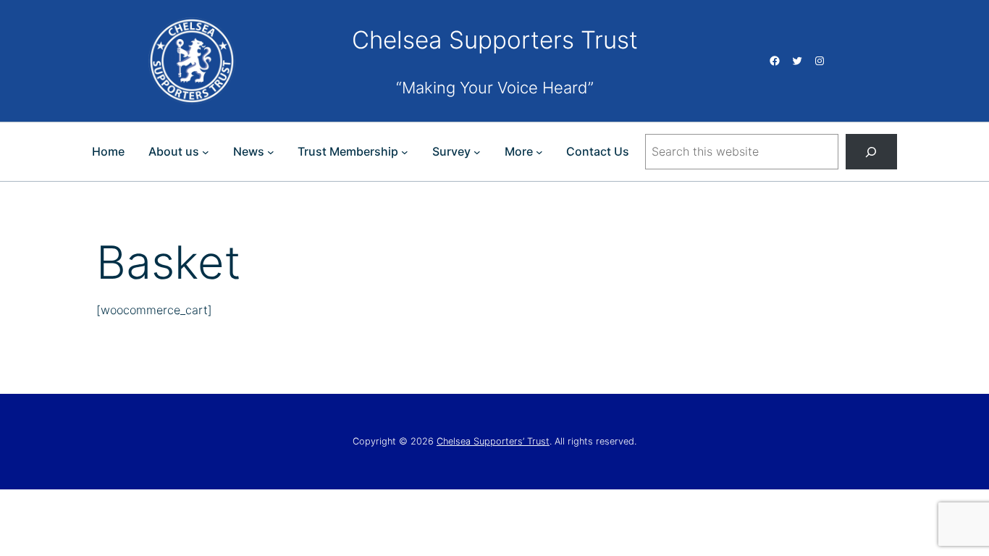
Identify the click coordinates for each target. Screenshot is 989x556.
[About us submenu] (205, 152)
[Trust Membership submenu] (404, 152)
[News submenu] (270, 152)
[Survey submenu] (477, 152)
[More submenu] (539, 152)
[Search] (871, 151)
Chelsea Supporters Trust (495, 39)
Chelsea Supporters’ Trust (493, 441)
